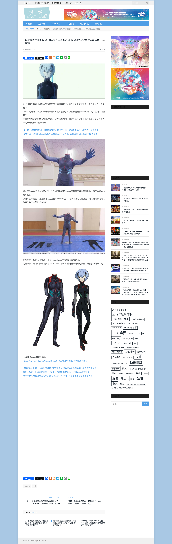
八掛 (34, 486)
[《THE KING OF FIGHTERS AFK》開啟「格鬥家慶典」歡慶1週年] (115, 231)
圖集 (113, 373)
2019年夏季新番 (137, 319)
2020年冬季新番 (116, 328)
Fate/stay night (128, 339)
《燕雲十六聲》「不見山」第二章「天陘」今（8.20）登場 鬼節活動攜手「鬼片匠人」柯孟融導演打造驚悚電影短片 (135, 257)
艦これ (125, 378)
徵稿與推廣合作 (57, 3)
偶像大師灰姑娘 (128, 357)
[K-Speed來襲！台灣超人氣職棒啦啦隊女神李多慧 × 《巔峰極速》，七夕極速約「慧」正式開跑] (115, 242)
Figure (116, 343)
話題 (140, 378)
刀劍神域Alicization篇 (119, 363)
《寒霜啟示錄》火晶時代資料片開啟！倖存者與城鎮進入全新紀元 (135, 189)
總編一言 (69, 3)
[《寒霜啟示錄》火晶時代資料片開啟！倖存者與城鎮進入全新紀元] (115, 187)
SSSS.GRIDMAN (118, 347)
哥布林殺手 (142, 369)
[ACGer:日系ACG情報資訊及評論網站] (36, 13)
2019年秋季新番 (133, 323)
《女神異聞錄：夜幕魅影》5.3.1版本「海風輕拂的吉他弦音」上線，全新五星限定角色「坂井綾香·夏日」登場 (135, 292)
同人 (124, 368)
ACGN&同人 (55, 24)
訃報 (132, 379)
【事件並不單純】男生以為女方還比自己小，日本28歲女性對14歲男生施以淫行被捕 (60, 133)
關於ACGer (28, 3)
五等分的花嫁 (117, 352)
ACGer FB (78, 3)
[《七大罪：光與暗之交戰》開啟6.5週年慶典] (115, 220)
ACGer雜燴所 (130, 327)
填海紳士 (27, 49)
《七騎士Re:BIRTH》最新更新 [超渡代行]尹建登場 (135, 211)
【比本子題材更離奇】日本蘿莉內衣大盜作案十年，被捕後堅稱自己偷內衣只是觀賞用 (61, 130)
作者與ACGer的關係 (42, 3)
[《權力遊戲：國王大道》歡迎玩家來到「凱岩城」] (115, 198)
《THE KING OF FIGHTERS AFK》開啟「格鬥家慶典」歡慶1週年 (135, 232)
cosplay (27, 486)
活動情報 (41, 24)
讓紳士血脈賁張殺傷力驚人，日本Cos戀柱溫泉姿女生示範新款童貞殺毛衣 (64, 523)
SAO (135, 343)
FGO (137, 338)
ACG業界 (119, 333)
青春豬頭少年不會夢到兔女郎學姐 (122, 388)
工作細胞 (120, 373)
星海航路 (98, 24)
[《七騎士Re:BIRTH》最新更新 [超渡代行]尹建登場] (115, 209)
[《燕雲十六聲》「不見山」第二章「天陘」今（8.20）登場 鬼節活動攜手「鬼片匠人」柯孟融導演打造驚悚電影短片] (115, 255)
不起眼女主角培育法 (134, 347)
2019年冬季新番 (120, 319)
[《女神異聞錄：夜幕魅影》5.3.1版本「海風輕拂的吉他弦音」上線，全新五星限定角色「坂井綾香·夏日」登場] (115, 290)
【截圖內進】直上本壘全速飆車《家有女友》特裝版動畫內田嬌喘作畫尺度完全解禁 (60, 368)
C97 (143, 334)
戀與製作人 (129, 373)
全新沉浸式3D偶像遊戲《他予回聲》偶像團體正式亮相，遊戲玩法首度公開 (135, 269)
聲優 (115, 378)
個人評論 (116, 357)
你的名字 (141, 352)
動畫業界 (115, 369)
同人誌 (133, 368)
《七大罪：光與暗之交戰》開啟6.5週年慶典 (135, 221)
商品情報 (71, 24)
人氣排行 (130, 351)
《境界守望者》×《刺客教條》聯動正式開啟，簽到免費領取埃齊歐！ (135, 280)
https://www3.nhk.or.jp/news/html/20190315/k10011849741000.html (55, 360)
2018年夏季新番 (119, 309)
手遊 (138, 373)
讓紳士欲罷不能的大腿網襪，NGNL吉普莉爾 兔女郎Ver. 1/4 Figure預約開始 (56, 372)
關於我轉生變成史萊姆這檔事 (136, 384)
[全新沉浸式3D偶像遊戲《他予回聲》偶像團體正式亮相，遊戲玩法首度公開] (115, 268)
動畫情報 (136, 363)
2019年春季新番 (118, 323)
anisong (131, 333)
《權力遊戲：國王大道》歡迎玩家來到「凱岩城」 (135, 200)
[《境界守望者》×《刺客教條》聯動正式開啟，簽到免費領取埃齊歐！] (115, 279)
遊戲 (114, 384)
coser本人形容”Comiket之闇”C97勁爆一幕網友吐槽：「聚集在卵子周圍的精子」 (93, 523)
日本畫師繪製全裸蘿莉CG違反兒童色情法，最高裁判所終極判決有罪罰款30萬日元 (36, 523)
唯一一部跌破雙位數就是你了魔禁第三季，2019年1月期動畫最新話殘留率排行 (57, 375)
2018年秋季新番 (122, 314)
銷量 (122, 384)
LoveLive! (127, 343)
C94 (138, 334)
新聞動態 (29, 24)
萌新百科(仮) (84, 24)
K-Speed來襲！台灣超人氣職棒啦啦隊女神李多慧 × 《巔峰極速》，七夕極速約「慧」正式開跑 (135, 244)
